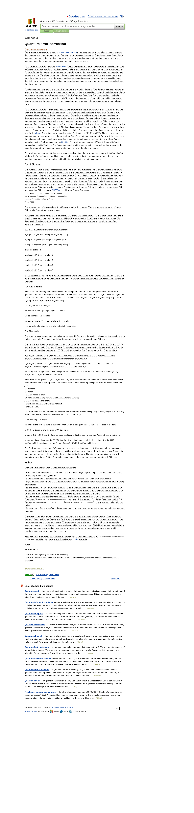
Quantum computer (34, 613)
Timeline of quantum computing (40, 692)
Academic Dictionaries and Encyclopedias (64, 21)
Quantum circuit (32, 681)
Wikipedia (47, 31)
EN (121, 16)
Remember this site (77, 16)
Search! (119, 26)
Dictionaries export (31, 711)
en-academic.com (31, 30)
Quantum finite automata (37, 647)
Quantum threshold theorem (38, 658)
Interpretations (61, 31)
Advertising (69, 707)
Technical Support (58, 707)
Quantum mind (32, 591)
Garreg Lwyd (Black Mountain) (42, 579)
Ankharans (115, 579)
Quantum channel (33, 636)
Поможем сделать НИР (47, 574)
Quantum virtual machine (37, 669)
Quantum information (35, 625)
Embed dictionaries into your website (103, 16)
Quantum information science (39, 602)
